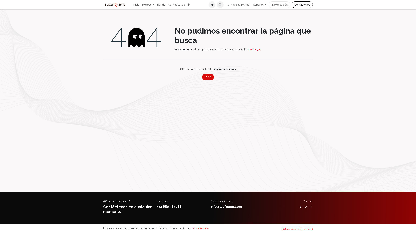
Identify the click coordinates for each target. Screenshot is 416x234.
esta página (255, 49)
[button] (220, 4)
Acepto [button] (307, 229)
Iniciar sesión (279, 4)
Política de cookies (201, 228)
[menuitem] (136, 4)
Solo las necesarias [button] (291, 229)
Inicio (208, 76)
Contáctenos (302, 4)
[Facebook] (311, 207)
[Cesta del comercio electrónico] (212, 4)
